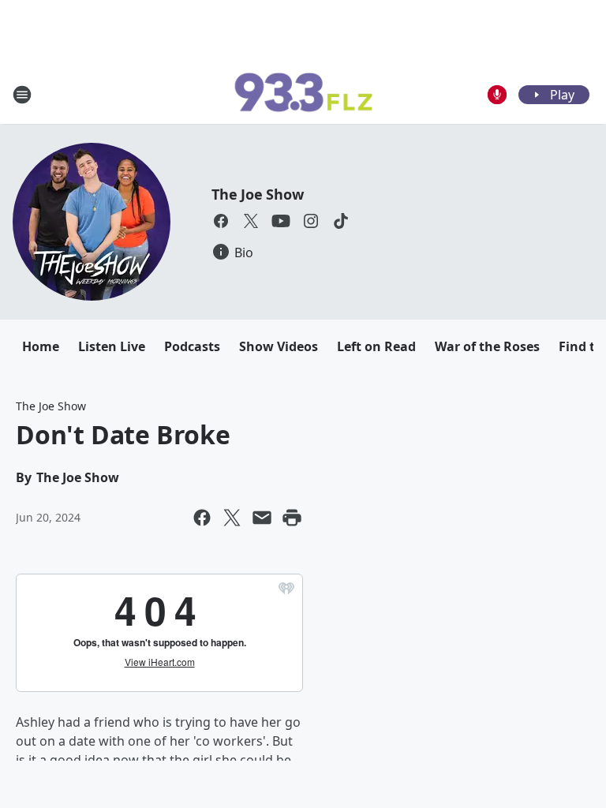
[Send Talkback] (497, 94)
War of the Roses (487, 346)
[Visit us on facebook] (220, 220)
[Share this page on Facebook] (202, 518)
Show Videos (278, 346)
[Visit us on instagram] (310, 220)
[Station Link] (303, 95)
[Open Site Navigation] (22, 94)
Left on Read (376, 346)
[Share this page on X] (232, 518)
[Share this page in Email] (262, 518)
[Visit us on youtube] (280, 220)
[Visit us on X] (250, 220)
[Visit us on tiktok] (340, 220)
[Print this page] (292, 518)
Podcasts (192, 346)
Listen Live (111, 346)
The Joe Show (257, 194)
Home (40, 346)
